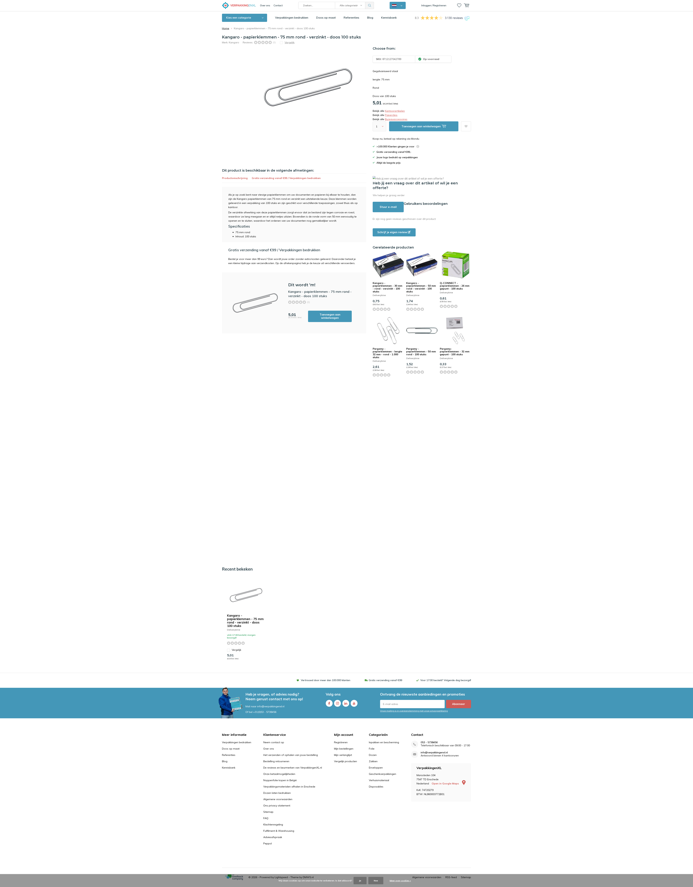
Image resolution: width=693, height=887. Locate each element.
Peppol (267, 843)
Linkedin (345, 703)
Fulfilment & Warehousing (278, 830)
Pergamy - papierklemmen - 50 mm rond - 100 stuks (421, 351)
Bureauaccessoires (396, 119)
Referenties (351, 17)
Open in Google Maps (445, 783)
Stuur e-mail (388, 207)
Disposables (376, 786)
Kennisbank (389, 17)
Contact (278, 5)
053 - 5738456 (429, 742)
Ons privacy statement (276, 805)
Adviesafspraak (272, 837)
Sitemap (268, 811)
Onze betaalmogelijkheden (279, 774)
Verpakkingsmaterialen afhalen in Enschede (289, 786)
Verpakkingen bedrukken (291, 17)
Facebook (329, 703)
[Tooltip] (417, 147)
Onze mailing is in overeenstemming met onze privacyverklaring (414, 710)
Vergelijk (236, 649)
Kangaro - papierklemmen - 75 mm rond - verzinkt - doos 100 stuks (245, 621)
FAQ (265, 818)
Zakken (373, 761)
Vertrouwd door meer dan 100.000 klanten (325, 680)
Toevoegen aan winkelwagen (330, 316)
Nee (376, 880)
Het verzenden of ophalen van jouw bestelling (290, 755)
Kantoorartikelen (395, 111)
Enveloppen (376, 767)
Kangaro (234, 42)
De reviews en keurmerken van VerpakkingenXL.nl (292, 767)
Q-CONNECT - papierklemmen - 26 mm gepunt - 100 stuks (454, 285)
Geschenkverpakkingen (382, 774)
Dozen (373, 755)
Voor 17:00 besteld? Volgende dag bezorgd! (445, 680)
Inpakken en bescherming (384, 742)
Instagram (337, 703)
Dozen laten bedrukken (277, 793)
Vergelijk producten (345, 761)
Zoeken (369, 5)
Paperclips (391, 115)
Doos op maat (326, 17)
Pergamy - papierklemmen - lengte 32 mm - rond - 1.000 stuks (387, 353)
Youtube (354, 703)
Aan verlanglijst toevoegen (466, 126)
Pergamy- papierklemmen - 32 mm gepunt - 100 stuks (454, 351)
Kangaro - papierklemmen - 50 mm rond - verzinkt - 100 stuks (421, 287)
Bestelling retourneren (276, 761)
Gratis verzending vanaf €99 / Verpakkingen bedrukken (286, 178)
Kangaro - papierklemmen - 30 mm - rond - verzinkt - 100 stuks (387, 287)
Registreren (341, 742)
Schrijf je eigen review (392, 232)
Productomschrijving (235, 178)
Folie (371, 748)
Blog (370, 17)
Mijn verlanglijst (343, 755)
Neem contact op (273, 742)
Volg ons (333, 694)
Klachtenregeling (273, 824)
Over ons (265, 5)
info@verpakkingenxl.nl (434, 752)
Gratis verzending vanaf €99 (385, 680)
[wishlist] (459, 5)
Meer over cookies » (400, 880)
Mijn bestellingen (343, 748)
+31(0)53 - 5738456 (264, 712)
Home (225, 28)
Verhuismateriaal (379, 780)
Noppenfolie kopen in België (280, 780)
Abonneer (458, 704)
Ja (360, 880)
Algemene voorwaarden (277, 799)
